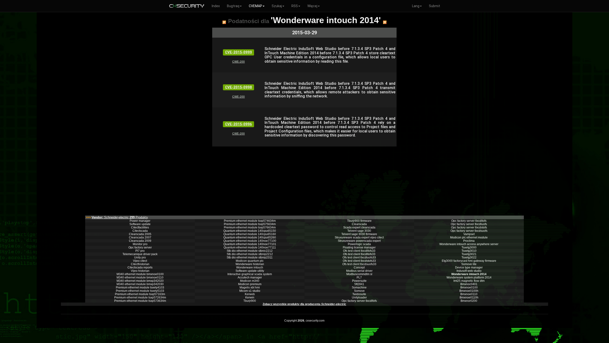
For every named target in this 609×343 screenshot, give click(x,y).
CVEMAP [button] (255, 6)
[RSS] (224, 22)
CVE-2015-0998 (238, 87)
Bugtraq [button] (233, 6)
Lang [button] (415, 6)
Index (216, 6)
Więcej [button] (312, 6)
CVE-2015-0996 (238, 124)
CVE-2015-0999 (238, 52)
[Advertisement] (276, 179)
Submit (434, 6)
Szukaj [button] (277, 6)
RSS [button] (294, 6)
